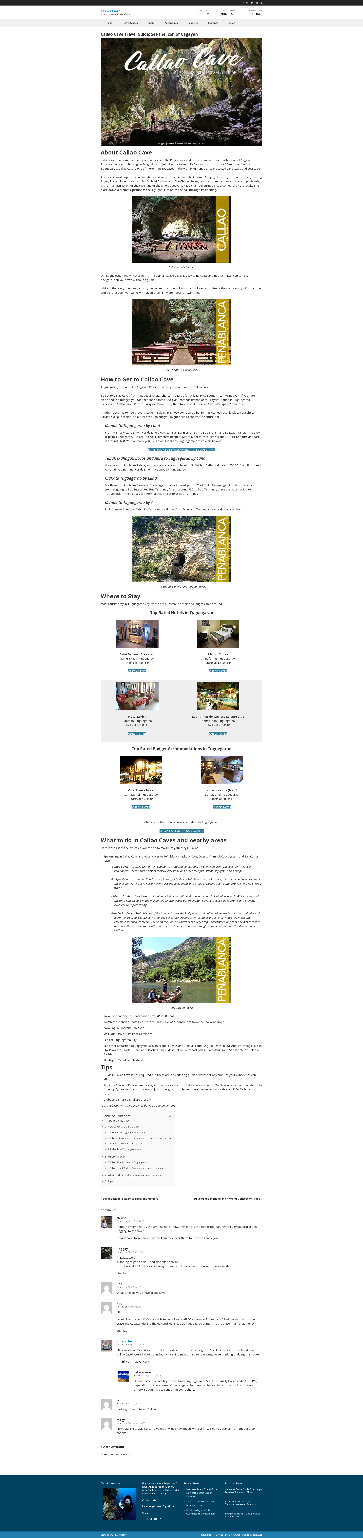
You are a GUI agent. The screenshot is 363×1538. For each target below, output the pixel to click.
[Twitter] (252, 2)
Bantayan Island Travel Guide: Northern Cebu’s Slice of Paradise (202, 1493)
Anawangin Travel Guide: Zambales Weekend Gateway (240, 1503)
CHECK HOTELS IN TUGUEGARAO (182, 831)
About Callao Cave (119, 1120)
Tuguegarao (122, 1040)
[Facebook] (243, 2)
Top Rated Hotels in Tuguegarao (129, 1162)
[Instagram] (247, 2)
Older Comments (113, 1446)
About (231, 22)
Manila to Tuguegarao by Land (128, 1132)
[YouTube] (257, 2)
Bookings (213, 22)
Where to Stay (116, 1156)
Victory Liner (131, 432)
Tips (110, 1181)
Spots (151, 22)
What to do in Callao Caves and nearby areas (135, 1175)
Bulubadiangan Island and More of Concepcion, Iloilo (226, 1198)
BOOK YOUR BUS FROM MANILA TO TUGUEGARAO (181, 449)
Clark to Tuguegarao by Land (127, 1143)
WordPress (257, 1534)
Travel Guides (130, 22)
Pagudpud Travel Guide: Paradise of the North (242, 1515)
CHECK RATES (137, 671)
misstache (124, 1341)
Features (193, 22)
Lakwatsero (111, 11)
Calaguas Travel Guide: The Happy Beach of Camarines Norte (243, 1491)
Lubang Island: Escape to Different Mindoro (130, 1198)
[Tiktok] (261, 2)
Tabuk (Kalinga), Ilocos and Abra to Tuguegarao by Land (142, 1138)
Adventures (171, 22)
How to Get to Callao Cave (124, 1126)
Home (109, 22)
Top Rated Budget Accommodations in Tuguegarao (139, 1168)
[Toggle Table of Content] (169, 1115)
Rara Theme (234, 1534)
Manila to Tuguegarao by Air (127, 1149)
